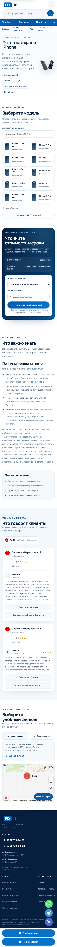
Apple (32, 29)
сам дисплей (37, 381)
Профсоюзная (37, 933)
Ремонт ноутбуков (10, 895)
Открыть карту (43, 796)
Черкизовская (37, 942)
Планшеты (24, 22)
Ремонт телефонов (17, 29)
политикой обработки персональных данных (31, 311)
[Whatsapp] (49, 904)
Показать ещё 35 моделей (28, 215)
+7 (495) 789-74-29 (15, 755)
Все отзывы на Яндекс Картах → (28, 615)
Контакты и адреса (46, 895)
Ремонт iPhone (9, 882)
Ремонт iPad (8, 888)
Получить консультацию (28, 304)
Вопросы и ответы (46, 888)
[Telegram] (49, 913)
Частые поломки (9, 908)
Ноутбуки (41, 22)
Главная (5, 29)
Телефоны (7, 22)
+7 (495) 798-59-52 (13, 845)
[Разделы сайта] (51, 4)
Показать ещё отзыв (28, 607)
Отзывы (41, 882)
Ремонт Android (9, 901)
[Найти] (50, 13)
